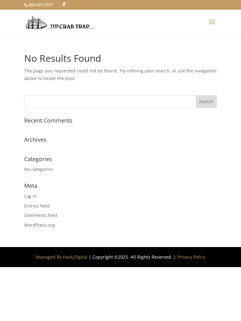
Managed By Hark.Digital (62, 257)
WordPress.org (39, 225)
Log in (30, 196)
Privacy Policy (191, 257)
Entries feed (37, 206)
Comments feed (40, 215)
